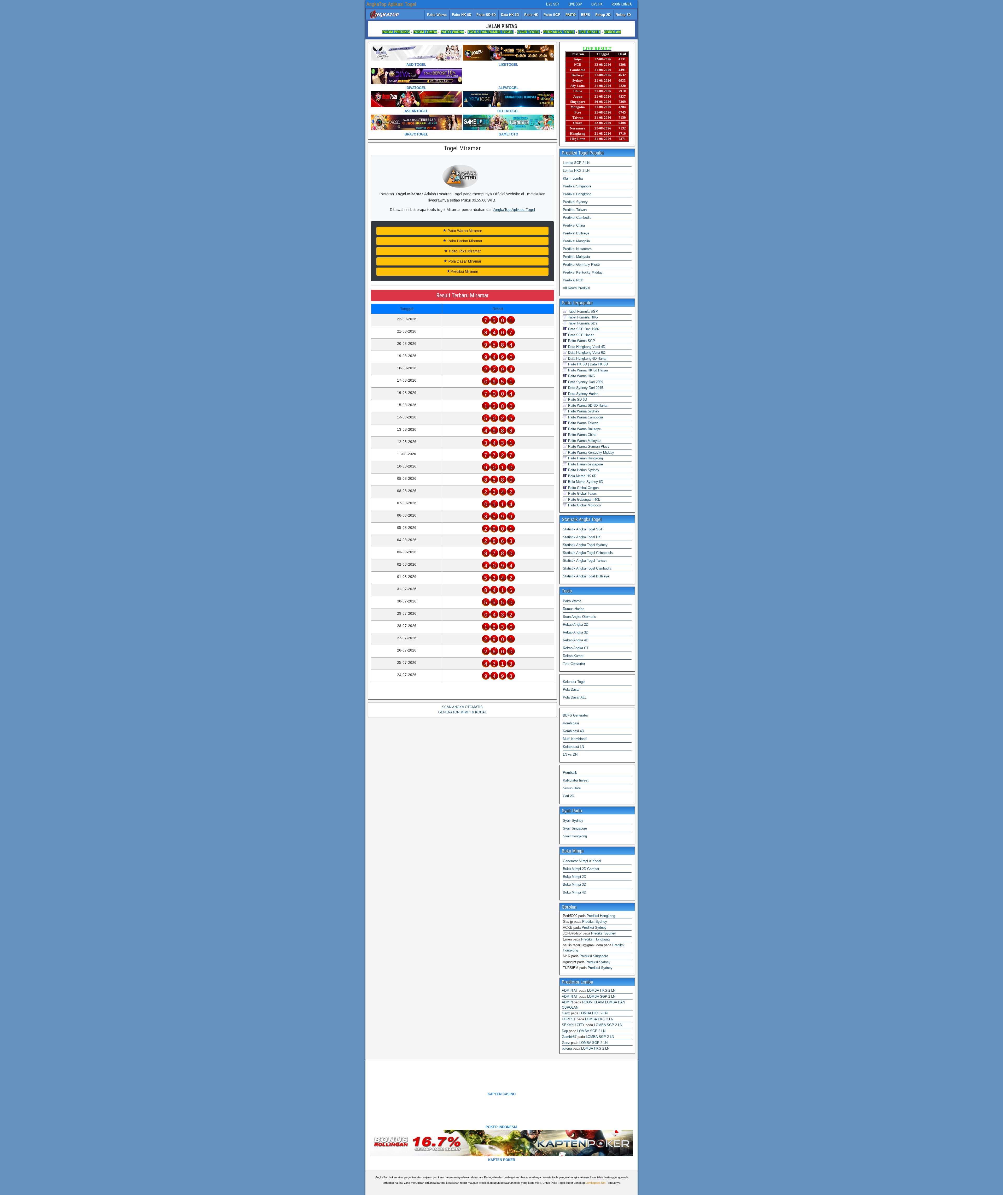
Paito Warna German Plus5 (588, 446)
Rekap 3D (623, 15)
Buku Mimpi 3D (574, 884)
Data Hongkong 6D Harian (587, 358)
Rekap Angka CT (575, 648)
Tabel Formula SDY (582, 323)
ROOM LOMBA (622, 4)
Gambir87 (569, 1037)
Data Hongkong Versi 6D (586, 352)
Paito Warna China (581, 435)
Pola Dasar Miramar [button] (464, 261)
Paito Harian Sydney (583, 470)
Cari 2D (568, 796)
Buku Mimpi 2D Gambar (581, 869)
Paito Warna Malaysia (584, 441)
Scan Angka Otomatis (579, 617)
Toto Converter (574, 664)
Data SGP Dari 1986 (583, 329)
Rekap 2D (602, 15)
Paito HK (531, 15)
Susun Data (572, 788)
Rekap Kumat (573, 656)
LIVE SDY (552, 4)
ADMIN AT (570, 990)
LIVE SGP (575, 4)
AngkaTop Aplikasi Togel (391, 4)
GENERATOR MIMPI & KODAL (462, 712)
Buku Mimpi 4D (574, 892)
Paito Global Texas (582, 493)
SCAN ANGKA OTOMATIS (462, 707)
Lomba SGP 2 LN (576, 163)
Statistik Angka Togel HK (582, 537)
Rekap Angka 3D (575, 632)
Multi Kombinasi (575, 739)
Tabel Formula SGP (582, 311)
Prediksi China (574, 225)
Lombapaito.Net (595, 1182)
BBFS (585, 15)
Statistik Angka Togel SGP (583, 529)
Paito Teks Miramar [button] (464, 251)
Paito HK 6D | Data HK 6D (587, 364)
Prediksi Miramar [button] (464, 271)
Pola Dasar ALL (574, 697)
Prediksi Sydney (575, 202)
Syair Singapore (575, 828)
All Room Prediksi (576, 288)
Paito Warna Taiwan (582, 423)
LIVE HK (596, 4)
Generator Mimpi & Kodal (582, 861)
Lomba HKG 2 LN (576, 171)
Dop (565, 1031)
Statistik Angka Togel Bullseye (586, 576)
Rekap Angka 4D (575, 640)
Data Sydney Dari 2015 (585, 388)
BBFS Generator (575, 715)
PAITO (570, 15)
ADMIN (567, 1002)
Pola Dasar (571, 689)
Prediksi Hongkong (577, 194)
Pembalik (570, 772)
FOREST (569, 1019)
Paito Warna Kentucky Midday (590, 452)
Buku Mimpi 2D (574, 877)
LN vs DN (570, 754)
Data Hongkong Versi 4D (586, 347)
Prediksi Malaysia (576, 257)
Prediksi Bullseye (576, 233)
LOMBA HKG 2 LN (601, 990)
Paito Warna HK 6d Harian (587, 370)
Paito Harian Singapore (585, 464)
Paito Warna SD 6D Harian (587, 405)
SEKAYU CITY (573, 1025)
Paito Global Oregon (583, 488)
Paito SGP (552, 15)
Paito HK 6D (461, 15)
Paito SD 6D (486, 15)
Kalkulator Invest (575, 780)
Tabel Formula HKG (582, 317)
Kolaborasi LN (573, 747)
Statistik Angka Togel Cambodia (587, 568)
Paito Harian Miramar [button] (464, 241)
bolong (567, 1048)
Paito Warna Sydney (583, 411)
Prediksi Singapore (577, 186)
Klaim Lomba (573, 178)
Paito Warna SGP (581, 341)
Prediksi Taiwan (575, 210)
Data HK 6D (510, 15)
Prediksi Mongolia (576, 241)
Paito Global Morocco (584, 505)
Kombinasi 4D (573, 731)
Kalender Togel (574, 682)
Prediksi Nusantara (577, 249)
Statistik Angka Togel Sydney (585, 545)
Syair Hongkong (575, 836)
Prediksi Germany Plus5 (581, 265)
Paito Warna (437, 15)
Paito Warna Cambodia (585, 417)
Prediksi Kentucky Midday (583, 272)
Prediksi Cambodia (577, 218)
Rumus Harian (573, 609)
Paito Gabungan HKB (583, 499)
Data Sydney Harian (582, 394)
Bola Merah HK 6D (581, 476)
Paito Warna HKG (581, 376)
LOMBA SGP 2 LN (601, 996)
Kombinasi (571, 723)
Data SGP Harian (580, 335)
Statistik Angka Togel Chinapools (588, 553)
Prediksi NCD (573, 280)
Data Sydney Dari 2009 (585, 382)
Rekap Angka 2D (575, 624)
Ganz (566, 1013)
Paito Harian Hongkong (585, 458)
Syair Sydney (573, 821)
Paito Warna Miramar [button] (464, 231)
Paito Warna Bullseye (584, 429)
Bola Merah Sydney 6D (585, 482)
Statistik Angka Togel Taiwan (585, 561)
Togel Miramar (462, 148)
